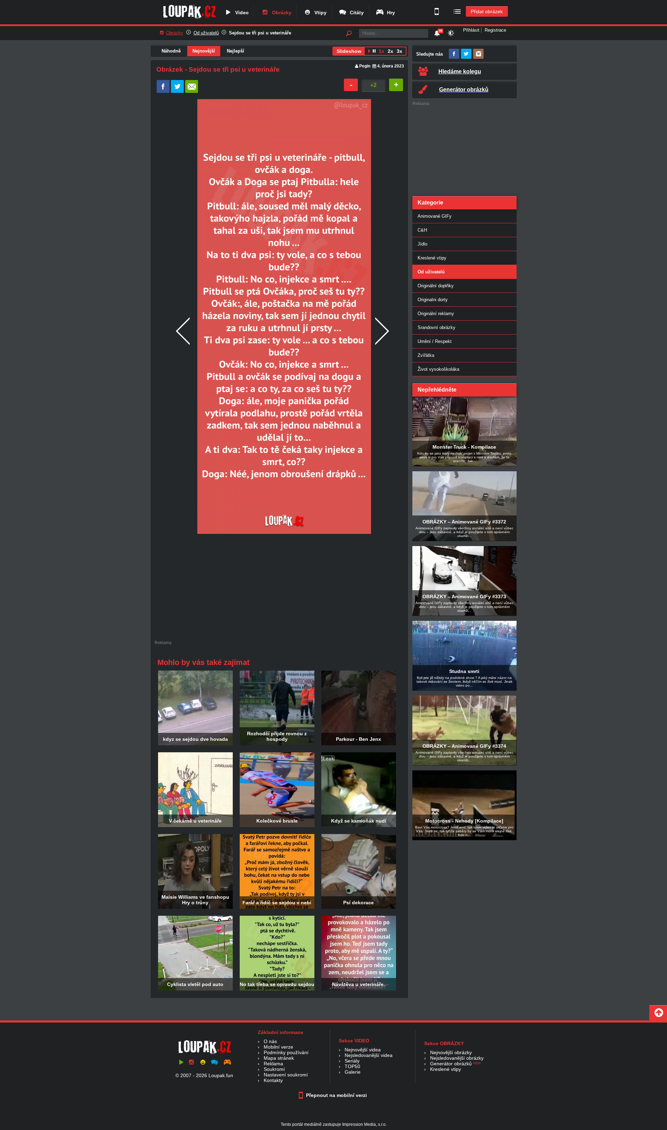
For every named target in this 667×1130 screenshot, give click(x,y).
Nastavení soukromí (286, 1074)
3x (399, 51)
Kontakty (273, 1080)
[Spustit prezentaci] (369, 52)
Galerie (353, 1072)
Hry (389, 12)
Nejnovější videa (363, 1049)
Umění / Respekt (435, 341)
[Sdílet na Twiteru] (177, 91)
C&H (422, 230)
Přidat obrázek (487, 11)
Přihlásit (471, 30)
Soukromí (274, 1069)
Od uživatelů (206, 32)
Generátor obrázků (451, 1063)
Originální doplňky (436, 285)
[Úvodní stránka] (189, 20)
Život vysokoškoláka (438, 369)
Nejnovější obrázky (451, 1052)
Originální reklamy (436, 313)
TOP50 (352, 1066)
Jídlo (422, 244)
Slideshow (349, 51)
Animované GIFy (435, 216)
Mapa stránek (279, 1058)
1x (381, 51)
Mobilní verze (278, 1047)
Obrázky (280, 12)
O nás (270, 1041)
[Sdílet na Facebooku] (163, 91)
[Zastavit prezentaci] (374, 52)
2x (390, 51)
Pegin (364, 66)
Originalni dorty (433, 299)
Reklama (273, 1063)
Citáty (355, 12)
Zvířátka (426, 355)
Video (240, 12)
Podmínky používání (286, 1052)
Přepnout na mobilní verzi (336, 1095)
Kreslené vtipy (432, 258)
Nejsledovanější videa (369, 1055)
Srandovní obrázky (436, 327)
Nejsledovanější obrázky (457, 1058)
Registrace (495, 30)
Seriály (352, 1061)
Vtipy (319, 12)
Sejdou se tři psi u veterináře (260, 32)
